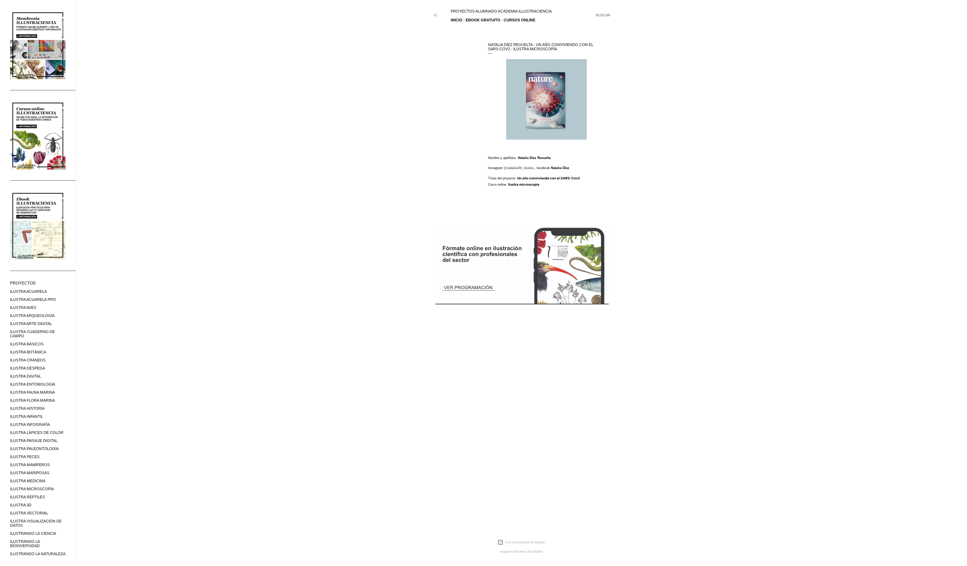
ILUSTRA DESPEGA (27, 368)
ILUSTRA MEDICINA (27, 481)
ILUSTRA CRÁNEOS (28, 360)
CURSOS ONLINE (519, 20)
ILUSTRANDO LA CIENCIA (33, 533)
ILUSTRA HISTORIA (27, 408)
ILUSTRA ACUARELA (28, 291)
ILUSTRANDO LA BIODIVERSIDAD (25, 543)
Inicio (456, 20)
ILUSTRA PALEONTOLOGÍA (34, 449)
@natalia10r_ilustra (519, 168)
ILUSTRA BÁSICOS (27, 344)
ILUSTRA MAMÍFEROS (30, 465)
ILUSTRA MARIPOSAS (29, 473)
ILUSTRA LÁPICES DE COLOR (36, 432)
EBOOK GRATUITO (483, 20)
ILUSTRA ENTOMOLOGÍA (32, 384)
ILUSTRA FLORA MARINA (32, 400)
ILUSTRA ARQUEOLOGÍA (32, 315)
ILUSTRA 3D (20, 505)
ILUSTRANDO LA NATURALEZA (37, 554)
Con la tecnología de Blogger (525, 542)
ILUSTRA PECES (25, 457)
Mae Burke (535, 551)
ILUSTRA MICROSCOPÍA (32, 489)
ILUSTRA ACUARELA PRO (33, 299)
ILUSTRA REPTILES (27, 497)
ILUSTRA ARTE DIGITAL (31, 323)
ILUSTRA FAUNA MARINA (32, 392)
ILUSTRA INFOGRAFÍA (30, 424)
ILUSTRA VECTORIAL (29, 513)
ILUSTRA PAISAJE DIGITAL (33, 440)
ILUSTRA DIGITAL (25, 376)
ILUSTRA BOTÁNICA (28, 352)
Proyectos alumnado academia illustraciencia (501, 11)
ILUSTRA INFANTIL (26, 416)
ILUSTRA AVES (23, 307)
